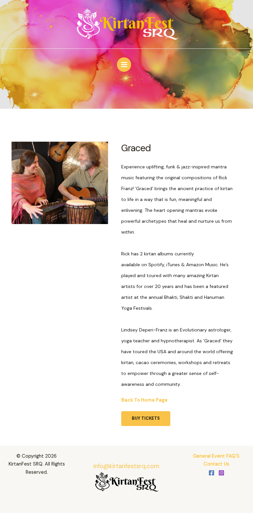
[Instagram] (221, 473)
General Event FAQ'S (216, 456)
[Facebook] (211, 473)
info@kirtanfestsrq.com (126, 466)
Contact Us (216, 464)
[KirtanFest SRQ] (126, 25)
